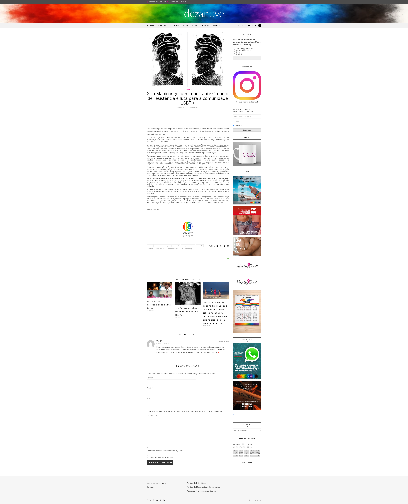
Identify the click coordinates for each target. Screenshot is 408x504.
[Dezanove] (204, 13)
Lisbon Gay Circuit (157, 2)
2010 (235, 451)
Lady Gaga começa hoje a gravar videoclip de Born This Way (187, 311)
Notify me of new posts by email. (160, 458)
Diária (236, 121)
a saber (150, 25)
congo (157, 246)
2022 (246, 456)
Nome (150, 378)
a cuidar (174, 25)
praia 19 (216, 25)
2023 (252, 456)
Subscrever (247, 130)
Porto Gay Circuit (177, 2)
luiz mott (176, 246)
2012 (247, 451)
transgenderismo (188, 246)
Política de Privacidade (196, 483)
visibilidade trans (172, 249)
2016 (241, 453)
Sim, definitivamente (245, 48)
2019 (258, 453)
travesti (199, 246)
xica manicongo (187, 249)
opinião (205, 25)
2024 (258, 456)
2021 (241, 456)
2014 (258, 451)
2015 (235, 453)
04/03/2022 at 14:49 (162, 343)
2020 (235, 456)
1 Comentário (192, 107)
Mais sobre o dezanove (156, 483)
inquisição (166, 246)
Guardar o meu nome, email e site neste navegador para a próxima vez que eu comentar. (184, 411)
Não (238, 52)
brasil (150, 246)
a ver (185, 25)
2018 (252, 453)
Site (148, 398)
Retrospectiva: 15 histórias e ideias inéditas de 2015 (159, 305)
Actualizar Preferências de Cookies (201, 491)
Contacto (150, 487)
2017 (247, 453)
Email (149, 388)
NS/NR (239, 54)
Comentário (152, 415)
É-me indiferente (243, 50)
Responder (224, 341)
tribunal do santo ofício (156, 249)
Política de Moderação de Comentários (203, 487)
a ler (194, 25)
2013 (252, 451)
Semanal (238, 125)
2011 (241, 451)
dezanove (188, 233)
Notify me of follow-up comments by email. (165, 451)
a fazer (162, 25)
